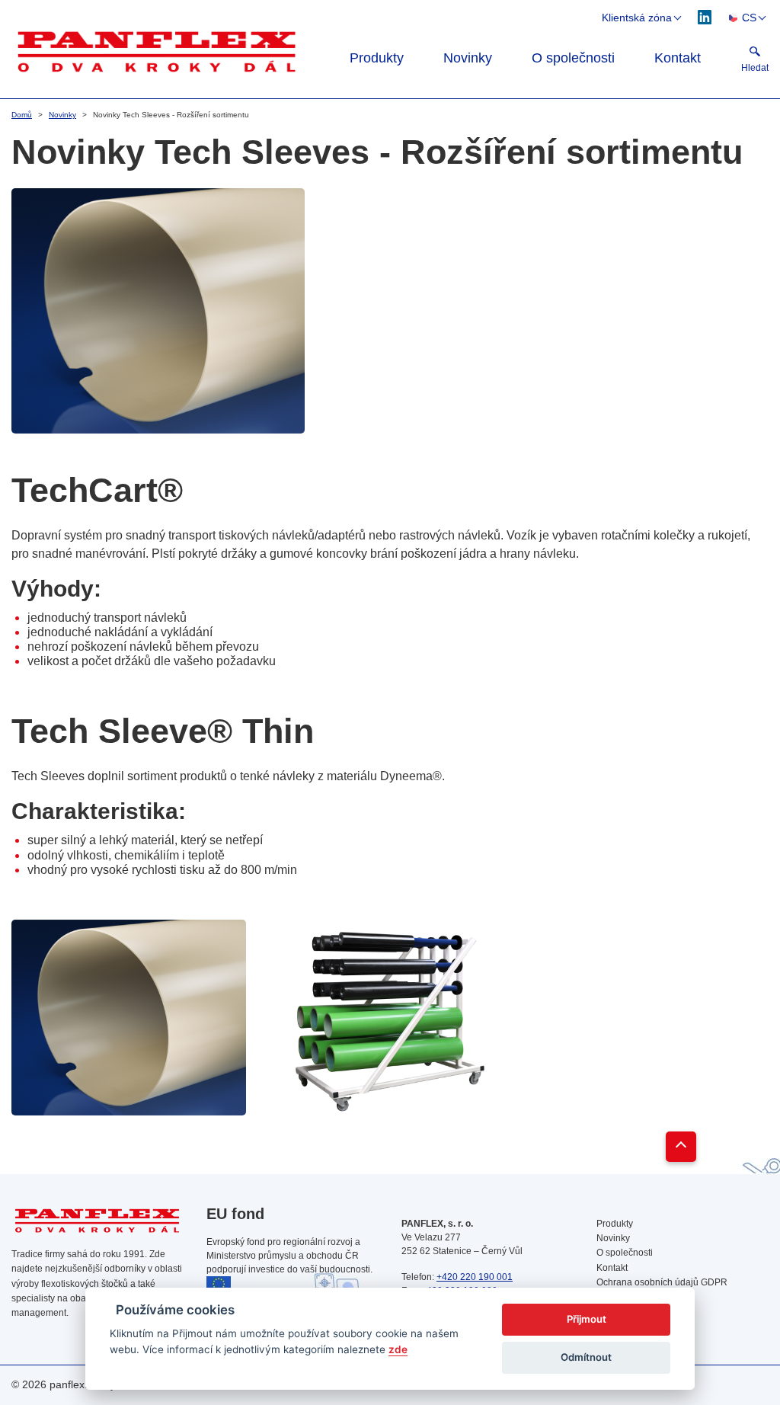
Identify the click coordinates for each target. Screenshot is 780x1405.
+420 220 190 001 (474, 1277)
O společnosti (573, 58)
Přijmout (586, 1319)
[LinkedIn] (704, 16)
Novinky (467, 58)
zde (398, 1349)
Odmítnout (586, 1357)
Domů (21, 114)
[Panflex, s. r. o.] (159, 50)
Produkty (377, 58)
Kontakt (677, 58)
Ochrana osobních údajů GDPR (661, 1282)
